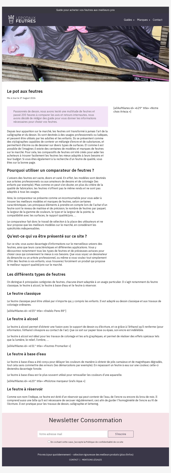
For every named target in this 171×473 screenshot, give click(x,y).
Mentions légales (92, 459)
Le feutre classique (18, 301)
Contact (157, 19)
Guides (128, 19)
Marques (142, 19)
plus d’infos (126, 454)
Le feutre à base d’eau (20, 361)
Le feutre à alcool (18, 326)
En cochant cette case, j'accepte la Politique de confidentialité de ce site (87, 442)
